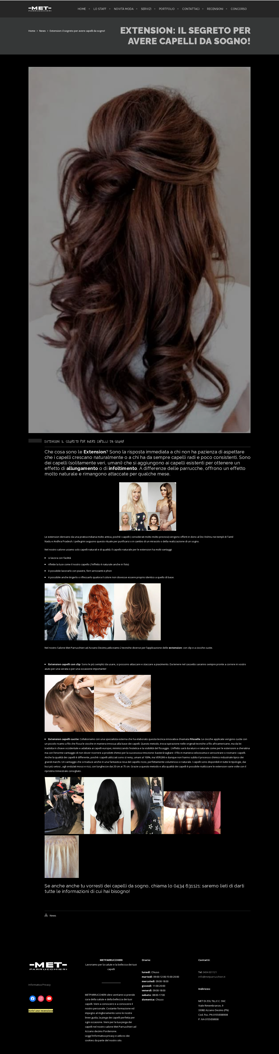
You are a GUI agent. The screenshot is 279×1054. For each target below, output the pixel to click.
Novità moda (124, 8)
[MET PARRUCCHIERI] (39, 8)
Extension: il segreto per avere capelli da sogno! (77, 30)
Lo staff (100, 8)
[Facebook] (32, 999)
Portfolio (167, 8)
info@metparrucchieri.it (211, 976)
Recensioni (215, 8)
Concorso (239, 8)
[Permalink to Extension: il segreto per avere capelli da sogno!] (139, 432)
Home (82, 8)
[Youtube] (49, 999)
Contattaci (190, 8)
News (42, 30)
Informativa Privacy (39, 984)
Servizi (146, 8)
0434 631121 (210, 972)
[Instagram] (41, 999)
